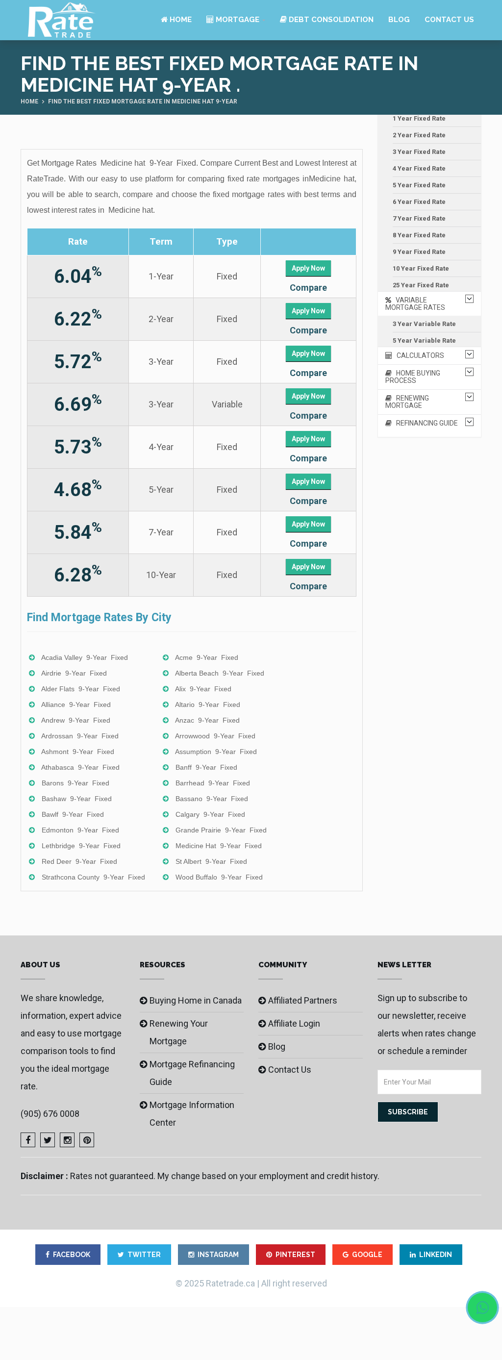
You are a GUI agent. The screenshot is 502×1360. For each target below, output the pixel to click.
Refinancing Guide (425, 423)
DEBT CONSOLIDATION (330, 19)
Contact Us (449, 19)
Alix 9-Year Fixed (203, 689)
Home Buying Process (412, 376)
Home (180, 19)
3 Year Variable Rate (424, 323)
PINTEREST (295, 1255)
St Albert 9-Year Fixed (211, 861)
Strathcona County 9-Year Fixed (93, 877)
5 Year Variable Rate (424, 340)
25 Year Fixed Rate (421, 285)
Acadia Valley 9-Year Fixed (84, 657)
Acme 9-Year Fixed (206, 657)
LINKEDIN (435, 1255)
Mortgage (236, 19)
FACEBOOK (71, 1255)
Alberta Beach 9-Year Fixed (219, 673)
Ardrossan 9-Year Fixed (80, 736)
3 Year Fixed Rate (419, 151)
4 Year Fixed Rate (419, 168)
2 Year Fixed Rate (419, 135)
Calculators (418, 355)
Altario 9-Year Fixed (207, 704)
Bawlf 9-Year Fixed (73, 814)
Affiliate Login (294, 1023)
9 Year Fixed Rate (419, 251)
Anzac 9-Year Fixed (207, 720)
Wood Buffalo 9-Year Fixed (219, 877)
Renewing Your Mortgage (179, 1032)
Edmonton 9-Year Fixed (80, 830)
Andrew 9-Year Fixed (75, 720)
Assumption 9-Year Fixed (216, 752)
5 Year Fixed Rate (419, 185)
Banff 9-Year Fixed (206, 767)
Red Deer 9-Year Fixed (79, 861)
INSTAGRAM (218, 1255)
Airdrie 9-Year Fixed (74, 673)
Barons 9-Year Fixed (75, 783)
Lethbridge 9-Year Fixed (81, 846)
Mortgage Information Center (192, 1114)
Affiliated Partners (302, 1000)
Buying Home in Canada (196, 1000)
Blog (399, 19)
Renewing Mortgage (407, 401)
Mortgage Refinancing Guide (192, 1073)
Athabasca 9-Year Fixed (80, 767)
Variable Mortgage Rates (415, 303)
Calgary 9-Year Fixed (210, 814)
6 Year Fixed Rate (419, 201)
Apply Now (308, 268)
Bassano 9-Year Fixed (212, 799)
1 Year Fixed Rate (419, 118)
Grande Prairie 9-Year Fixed (221, 830)
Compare (308, 287)
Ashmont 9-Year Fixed (77, 752)
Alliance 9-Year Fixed (76, 704)
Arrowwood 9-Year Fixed (215, 736)
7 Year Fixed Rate (419, 218)
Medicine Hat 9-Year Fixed (219, 846)
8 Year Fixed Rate (419, 235)
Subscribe (408, 1112)
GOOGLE (367, 1255)
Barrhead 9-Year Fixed (213, 783)
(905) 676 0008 (50, 1113)
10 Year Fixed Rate (421, 268)
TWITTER (144, 1255)
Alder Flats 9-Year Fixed (80, 689)
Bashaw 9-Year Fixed (77, 799)
